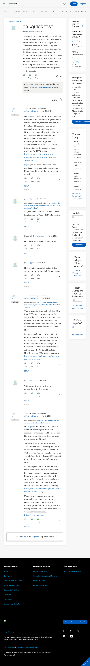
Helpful (30, 78)
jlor (31, 31)
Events (55, 11)
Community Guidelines (11, 590)
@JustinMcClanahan (31, 111)
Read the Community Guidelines (77, 196)
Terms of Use (8, 647)
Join (74, 3)
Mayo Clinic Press (39, 581)
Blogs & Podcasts (39, 11)
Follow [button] (76, 40)
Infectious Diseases (14, 21)
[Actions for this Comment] (59, 179)
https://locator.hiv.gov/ (34, 515)
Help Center (80, 11)
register (35, 536)
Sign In (83, 3)
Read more (79, 244)
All (82, 26)
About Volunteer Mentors (12, 585)
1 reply (26, 189)
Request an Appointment (75, 622)
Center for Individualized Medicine (45, 576)
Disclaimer (7, 595)
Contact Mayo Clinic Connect (14, 604)
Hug (36, 78)
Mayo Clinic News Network (72, 571)
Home (5, 11)
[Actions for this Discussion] (61, 76)
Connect (13, 3)
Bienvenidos (77, 334)
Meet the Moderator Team (13, 581)
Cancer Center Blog (40, 571)
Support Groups (20, 11)
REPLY (26, 186)
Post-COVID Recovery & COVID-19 (77, 34)
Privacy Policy (20, 647)
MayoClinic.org (9, 632)
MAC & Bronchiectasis (77, 54)
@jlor (32, 116)
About (6, 571)
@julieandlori (39, 236)
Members (66, 11)
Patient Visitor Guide (40, 585)
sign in (25, 536)
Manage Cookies (32, 647)
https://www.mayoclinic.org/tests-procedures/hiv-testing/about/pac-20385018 (40, 157)
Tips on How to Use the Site (77, 273)
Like (24, 78)
